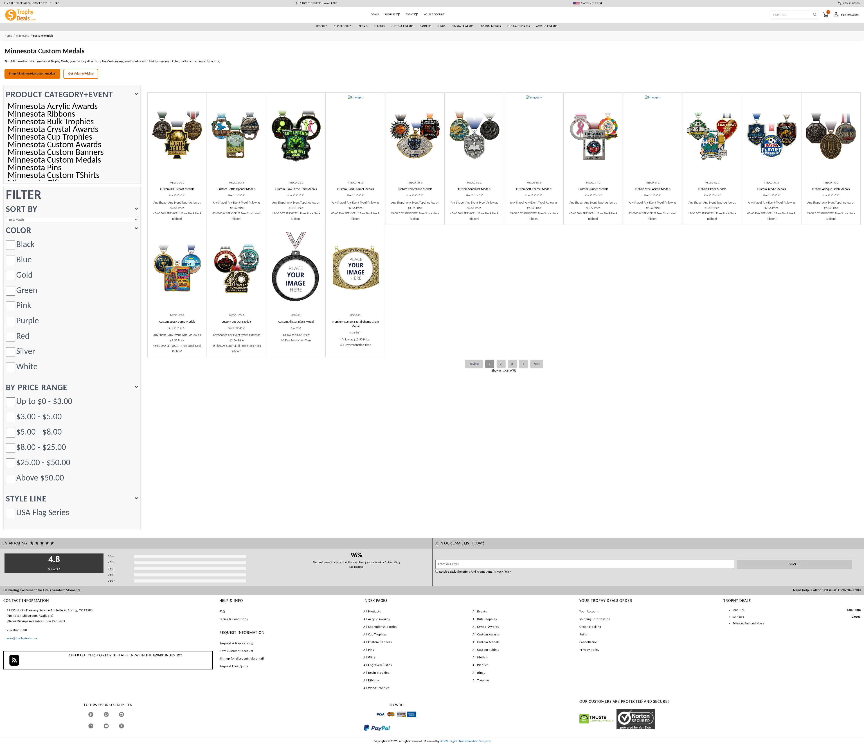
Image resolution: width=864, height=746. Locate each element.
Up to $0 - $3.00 (44, 401)
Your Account (589, 611)
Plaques (379, 26)
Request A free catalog (236, 643)
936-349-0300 (851, 3)
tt (95, 726)
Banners (426, 26)
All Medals (480, 657)
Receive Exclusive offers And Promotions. (466, 572)
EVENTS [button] (410, 14)
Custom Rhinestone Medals (415, 189)
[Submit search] (815, 15)
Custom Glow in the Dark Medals (296, 189)
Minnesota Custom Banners (56, 153)
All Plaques (480, 665)
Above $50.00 (40, 478)
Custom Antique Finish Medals (831, 189)
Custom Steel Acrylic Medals (652, 189)
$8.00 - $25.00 (41, 447)
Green (26, 290)
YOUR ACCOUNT (434, 14)
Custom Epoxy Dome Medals (177, 322)
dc (398, 719)
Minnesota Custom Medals (54, 160)
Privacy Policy (502, 572)
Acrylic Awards (546, 26)
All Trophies (481, 680)
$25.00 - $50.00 (43, 463)
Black (25, 244)
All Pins (368, 650)
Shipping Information (594, 619)
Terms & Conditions (233, 619)
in (125, 714)
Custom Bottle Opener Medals (236, 189)
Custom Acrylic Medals (771, 189)
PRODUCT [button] (391, 14)
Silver (25, 351)
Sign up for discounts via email (241, 658)
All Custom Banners (377, 642)
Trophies (322, 26)
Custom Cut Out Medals (236, 322)
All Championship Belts (380, 627)
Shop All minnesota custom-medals (32, 73)
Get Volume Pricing (80, 73)
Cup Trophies (342, 26)
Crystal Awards (462, 26)
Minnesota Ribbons (41, 114)
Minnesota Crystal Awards (53, 130)
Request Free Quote (234, 666)
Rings (442, 26)
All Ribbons (371, 680)
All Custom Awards (486, 634)
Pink (23, 306)
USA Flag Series (42, 513)
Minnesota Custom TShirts (53, 176)
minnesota (22, 36)
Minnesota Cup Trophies (50, 137)
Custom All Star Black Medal (296, 322)
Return (584, 634)
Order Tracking (590, 627)
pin (105, 719)
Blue (24, 260)
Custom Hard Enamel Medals (355, 189)
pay (363, 734)
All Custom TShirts (485, 650)
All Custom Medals (486, 642)
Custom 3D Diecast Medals (177, 189)
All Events (479, 611)
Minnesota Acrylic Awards (53, 107)
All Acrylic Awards (376, 619)
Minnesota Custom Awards (54, 145)
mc (388, 719)
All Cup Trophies (375, 634)
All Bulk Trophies (484, 619)
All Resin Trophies (376, 673)
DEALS (375, 14)
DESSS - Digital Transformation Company (465, 741)
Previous (474, 364)
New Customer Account (236, 651)
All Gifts (369, 657)
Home (8, 36)
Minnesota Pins (34, 168)
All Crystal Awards (485, 627)
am (409, 719)
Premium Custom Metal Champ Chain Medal (355, 324)
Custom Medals (490, 26)
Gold (24, 275)
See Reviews (356, 567)
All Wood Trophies (376, 688)
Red (22, 336)
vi (377, 719)
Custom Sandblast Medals (474, 189)
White (27, 367)
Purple (27, 321)
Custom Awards (403, 26)
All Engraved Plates (377, 665)
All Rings (478, 673)
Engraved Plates (518, 26)
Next (537, 364)
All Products (372, 611)
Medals (363, 26)
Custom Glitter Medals (712, 189)
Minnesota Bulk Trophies (51, 122)
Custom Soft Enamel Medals (533, 189)
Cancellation (588, 642)
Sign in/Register (850, 14)
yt (110, 726)
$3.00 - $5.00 (39, 417)
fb (95, 714)
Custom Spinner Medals (593, 189)
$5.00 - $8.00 (39, 432)
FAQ (57, 3)
